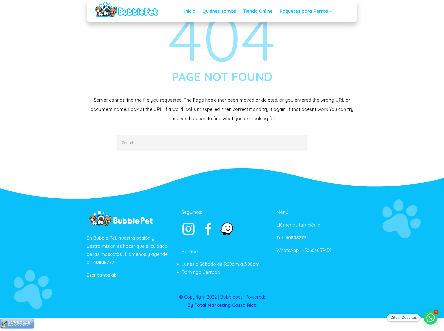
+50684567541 (131, 275)
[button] (431, 318)
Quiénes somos (219, 11)
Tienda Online (258, 11)
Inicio (189, 11)
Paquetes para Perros (304, 11)
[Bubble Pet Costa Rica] (126, 10)
